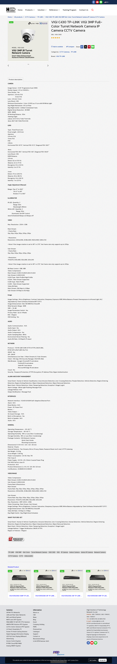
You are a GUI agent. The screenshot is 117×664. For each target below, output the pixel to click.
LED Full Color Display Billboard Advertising (16, 637)
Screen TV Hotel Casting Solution (16, 631)
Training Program (69, 10)
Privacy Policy (63, 660)
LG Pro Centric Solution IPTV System (17, 627)
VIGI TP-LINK (60, 56)
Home (20, 10)
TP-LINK (73, 52)
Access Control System (13, 641)
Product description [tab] (15, 79)
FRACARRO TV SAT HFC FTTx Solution (18, 622)
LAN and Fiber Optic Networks (16, 615)
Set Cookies (93, 660)
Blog (34, 619)
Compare (71, 47)
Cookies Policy (74, 660)
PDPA (34, 627)
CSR (34, 615)
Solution (41, 10)
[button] (92, 10)
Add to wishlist (58, 47)
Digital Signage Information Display (17, 634)
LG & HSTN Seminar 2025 (41, 641)
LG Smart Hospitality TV (14, 629)
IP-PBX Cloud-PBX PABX (14, 643)
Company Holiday (38, 624)
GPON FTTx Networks (13, 612)
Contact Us (83, 10)
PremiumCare (37, 629)
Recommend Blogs (39, 639)
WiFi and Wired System (13, 617)
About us (36, 612)
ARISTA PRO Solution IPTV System (17, 624)
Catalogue (36, 631)
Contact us (36, 636)
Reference (53, 10)
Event (35, 622)
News (34, 617)
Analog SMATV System (13, 646)
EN (107, 2)
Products (29, 10)
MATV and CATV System (13, 619)
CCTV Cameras (65, 52)
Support (35, 634)
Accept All (103, 660)
